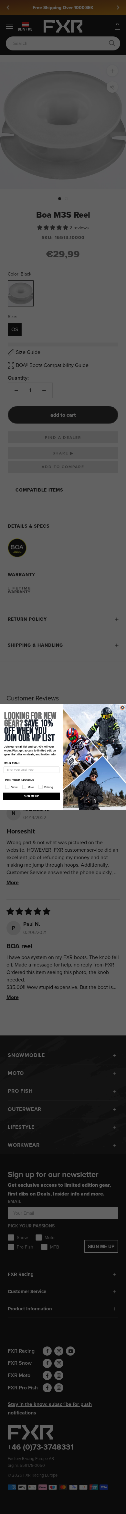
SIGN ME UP (31, 796)
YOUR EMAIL (12, 764)
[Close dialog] (122, 708)
